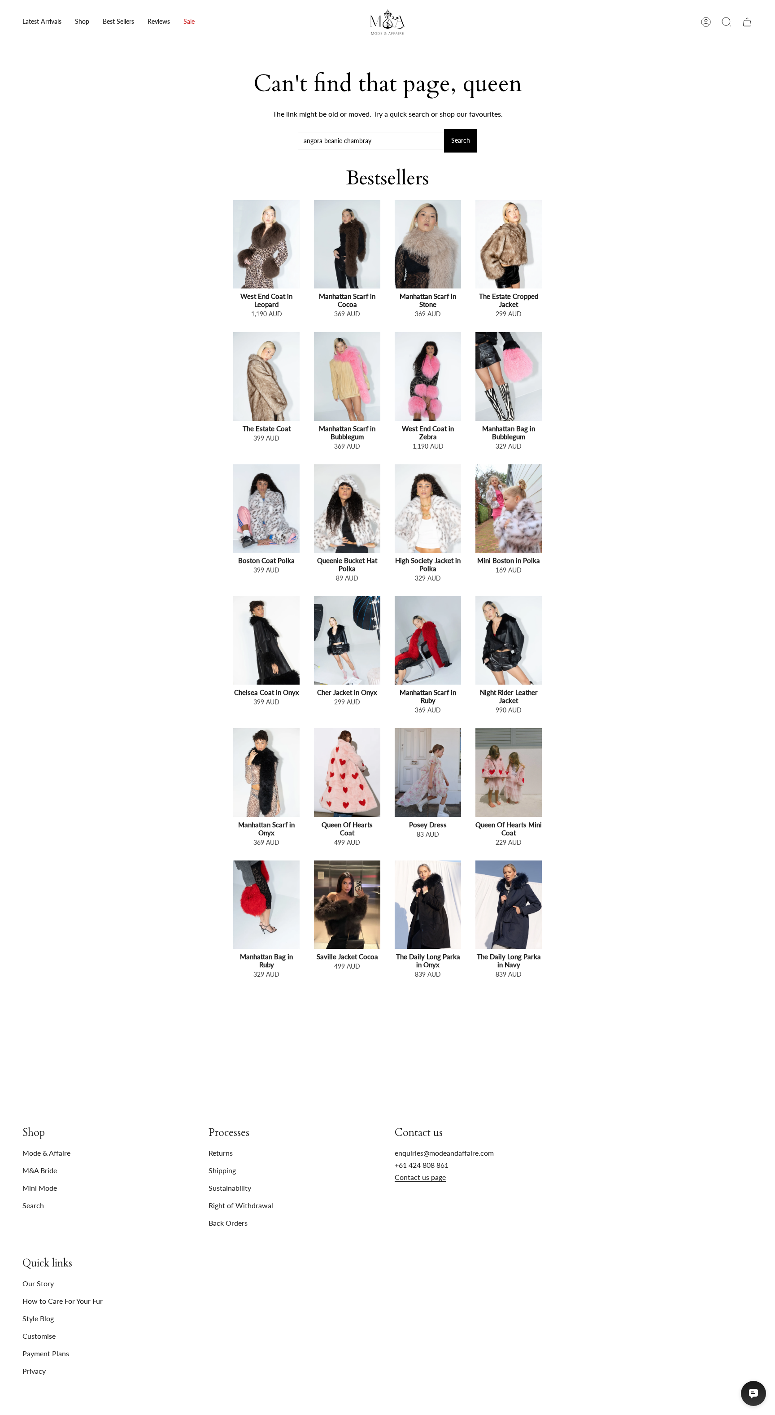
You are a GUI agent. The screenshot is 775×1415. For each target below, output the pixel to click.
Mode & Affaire (46, 1153)
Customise (39, 1336)
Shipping (222, 1170)
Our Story (38, 1283)
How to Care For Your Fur (62, 1301)
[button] (82, 22)
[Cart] (747, 22)
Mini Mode (39, 1188)
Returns (221, 1153)
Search (460, 140)
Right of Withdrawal (241, 1205)
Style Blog (38, 1318)
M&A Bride (39, 1170)
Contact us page (420, 1177)
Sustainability (230, 1188)
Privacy (34, 1371)
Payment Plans (45, 1353)
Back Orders (228, 1222)
